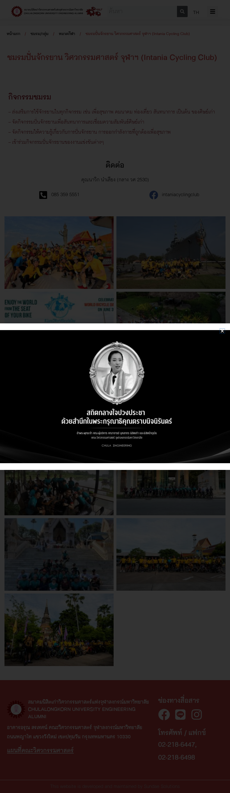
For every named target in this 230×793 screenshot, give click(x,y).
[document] (115, 396)
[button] (222, 331)
